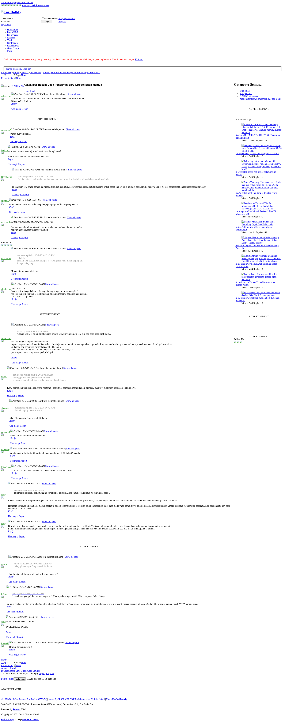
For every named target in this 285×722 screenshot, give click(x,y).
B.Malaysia (27, 5)
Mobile (78, 699)
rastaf (238, 153)
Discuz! (16, 709)
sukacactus (6, 96)
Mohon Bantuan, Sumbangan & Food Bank (260, 99)
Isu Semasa (12, 35)
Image (12, 671)
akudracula (6, 289)
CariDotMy (6, 72)
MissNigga (6, 467)
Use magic (16, 109)
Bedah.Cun (6, 177)
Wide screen (43, 5)
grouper (4, 564)
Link (18, 671)
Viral (9, 40)
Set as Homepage (9, 2)
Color (6, 671)
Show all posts (74, 94)
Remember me (51, 18)
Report (25, 109)
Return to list (7, 78)
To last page (50, 679)
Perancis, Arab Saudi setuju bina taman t (260, 153)
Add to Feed (35, 679)
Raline (239, 227)
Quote (24, 671)
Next (23, 75)
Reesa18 (5, 643)
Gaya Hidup (13, 48)
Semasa (24, 72)
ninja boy (5, 449)
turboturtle (6, 222)
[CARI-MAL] (2, 86)
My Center (6, 24)
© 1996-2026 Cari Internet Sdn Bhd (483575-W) (24, 699)
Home (12, 29)
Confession (12, 43)
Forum (12, 32)
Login (42, 673)
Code (29, 671)
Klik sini (139, 59)
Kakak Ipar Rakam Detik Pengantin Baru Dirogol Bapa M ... (71, 72)
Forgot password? (66, 18)
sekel (3, 622)
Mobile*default (98, 699)
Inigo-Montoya (243, 264)
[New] (17, 78)
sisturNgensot (242, 211)
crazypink (5, 432)
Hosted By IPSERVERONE (61, 699)
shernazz (5, 408)
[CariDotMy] (11, 12)
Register (62, 21)
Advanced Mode (9, 668)
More (9, 51)
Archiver (86, 699)
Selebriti (11, 37)
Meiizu (4, 150)
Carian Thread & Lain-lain (18, 69)
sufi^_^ (4, 494)
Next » (4, 659)
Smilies (36, 671)
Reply (14, 104)
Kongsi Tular (246, 93)
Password (5, 21)
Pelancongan (13, 45)
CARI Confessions (249, 96)
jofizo (4, 594)
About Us (110, 699)
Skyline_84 (241, 135)
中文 (35, 5)
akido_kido (241, 193)
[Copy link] (29, 91)
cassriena (5, 130)
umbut (4, 376)
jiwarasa (240, 172)
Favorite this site (25, 2)
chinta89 (5, 201)
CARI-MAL (18, 86)
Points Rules (7, 679)
